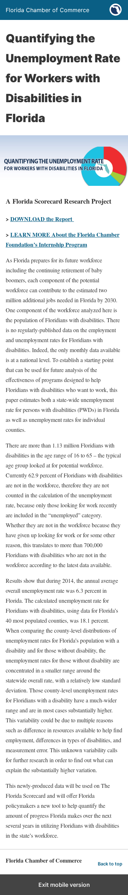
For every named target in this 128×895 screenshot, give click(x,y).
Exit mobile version (64, 884)
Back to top (110, 864)
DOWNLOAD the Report (42, 219)
